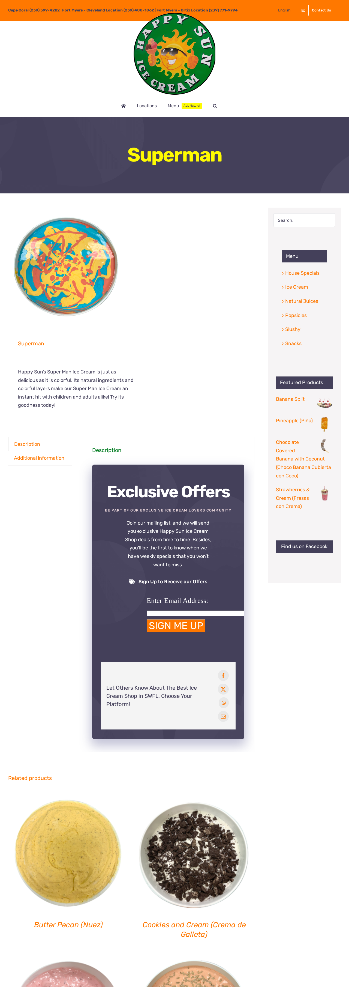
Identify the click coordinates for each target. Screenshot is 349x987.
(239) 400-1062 (139, 10)
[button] (215, 106)
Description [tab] (27, 444)
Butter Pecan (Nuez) (68, 924)
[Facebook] (223, 675)
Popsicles (296, 315)
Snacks (293, 343)
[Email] (223, 716)
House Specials (302, 273)
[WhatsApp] (223, 703)
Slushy (292, 329)
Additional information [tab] (39, 458)
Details (68, 854)
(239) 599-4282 (44, 10)
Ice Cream (296, 287)
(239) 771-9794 (223, 10)
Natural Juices (301, 301)
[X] (223, 689)
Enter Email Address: (177, 601)
